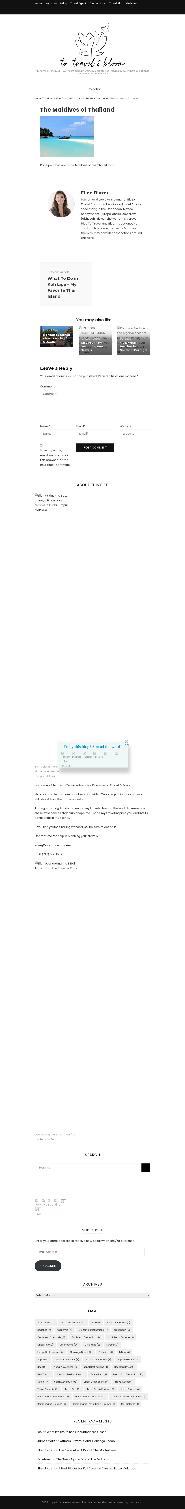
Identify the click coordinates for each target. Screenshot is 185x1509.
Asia (96, 1322)
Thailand (48, 98)
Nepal (42, 1366)
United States (90, 339)
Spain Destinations (96, 1381)
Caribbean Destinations (87, 1337)
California (64, 1329)
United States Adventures (53, 1396)
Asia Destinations (118, 1322)
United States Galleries (51, 1403)
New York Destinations (71, 1374)
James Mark (46, 1441)
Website (126, 426)
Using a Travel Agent (73, 3)
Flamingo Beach (81, 1352)
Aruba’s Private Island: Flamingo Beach (87, 1441)
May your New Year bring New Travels (92, 346)
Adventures (45, 1322)
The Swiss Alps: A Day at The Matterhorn (87, 1450)
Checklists (45, 1344)
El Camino (92, 1344)
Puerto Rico (99, 1374)
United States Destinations (128, 1396)
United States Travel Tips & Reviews (93, 1403)
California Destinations (93, 1329)
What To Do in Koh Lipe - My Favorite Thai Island (82, 98)
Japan (43, 1359)
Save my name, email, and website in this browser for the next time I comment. (55, 457)
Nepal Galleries (124, 1366)
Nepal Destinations (95, 1366)
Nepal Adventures (65, 1366)
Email (80, 426)
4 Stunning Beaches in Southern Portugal (133, 346)
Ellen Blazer (45, 1450)
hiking (124, 1352)
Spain (42, 1381)
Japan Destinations (98, 1359)
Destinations (98, 3)
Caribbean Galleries (121, 1337)
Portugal (126, 339)
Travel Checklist (47, 1389)
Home (38, 3)
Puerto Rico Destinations (128, 1374)
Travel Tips (116, 3)
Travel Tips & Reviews (100, 1389)
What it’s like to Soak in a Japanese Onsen (76, 1432)
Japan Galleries (128, 1359)
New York (44, 1374)
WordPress (135, 1502)
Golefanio (44, 1459)
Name (45, 426)
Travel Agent (123, 1381)
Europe (112, 1344)
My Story (51, 3)
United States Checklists (90, 1396)
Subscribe (48, 1266)
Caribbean (122, 1329)
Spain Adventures (65, 1381)
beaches (44, 1329)
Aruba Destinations (73, 1322)
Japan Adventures (67, 1359)
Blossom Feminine (74, 1502)
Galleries (131, 3)
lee (39, 1432)
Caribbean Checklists (51, 1337)
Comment (47, 386)
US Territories (130, 1403)
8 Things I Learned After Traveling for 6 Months (56, 338)
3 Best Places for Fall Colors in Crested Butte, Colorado (97, 1468)
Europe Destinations (50, 1352)
